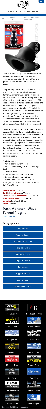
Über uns (35, 11)
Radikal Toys (12, 326)
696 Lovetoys (11, 314)
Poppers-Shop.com (23, 286)
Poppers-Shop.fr (23, 260)
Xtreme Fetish (34, 391)
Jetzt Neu (11, 11)
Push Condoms (34, 326)
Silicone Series (34, 365)
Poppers (19, 11)
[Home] (3, 18)
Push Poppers (34, 403)
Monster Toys (13, 18)
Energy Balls (12, 339)
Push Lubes (34, 352)
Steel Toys (12, 378)
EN (41, 1)
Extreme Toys (34, 339)
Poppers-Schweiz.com (23, 241)
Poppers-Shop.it (23, 254)
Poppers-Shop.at (23, 235)
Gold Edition (12, 352)
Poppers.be (23, 267)
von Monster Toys (9, 216)
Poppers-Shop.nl (23, 273)
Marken (27, 11)
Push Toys (34, 378)
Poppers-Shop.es (23, 248)
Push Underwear (12, 391)
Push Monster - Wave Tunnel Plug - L (31, 18)
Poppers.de (23, 228)
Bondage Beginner (34, 314)
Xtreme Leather (12, 403)
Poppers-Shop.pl (23, 280)
